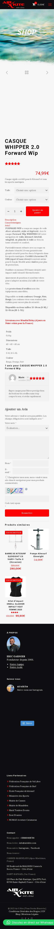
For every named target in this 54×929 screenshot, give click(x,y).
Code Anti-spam (12, 503)
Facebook (35, 848)
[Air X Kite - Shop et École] (13, 4)
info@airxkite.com (27, 843)
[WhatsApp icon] (22, 918)
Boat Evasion (15, 815)
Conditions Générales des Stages (24, 911)
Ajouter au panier (37, 211)
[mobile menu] (49, 4)
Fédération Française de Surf (22, 786)
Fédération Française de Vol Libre (24, 781)
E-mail (7, 471)
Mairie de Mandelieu (18, 805)
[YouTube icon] (28, 918)
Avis (7, 225)
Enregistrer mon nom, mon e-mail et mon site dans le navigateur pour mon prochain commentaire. (26, 480)
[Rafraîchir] (26, 489)
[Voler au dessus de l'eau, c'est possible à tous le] (27, 707)
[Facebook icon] (25, 918)
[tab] (27, 219)
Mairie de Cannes (17, 800)
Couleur (8, 199)
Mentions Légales (30, 914)
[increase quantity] (21, 211)
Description (10, 220)
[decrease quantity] (8, 211)
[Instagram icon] (32, 918)
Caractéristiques (13, 222)
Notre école (16, 667)
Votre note (10, 423)
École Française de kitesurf (21, 791)
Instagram (24, 848)
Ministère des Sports (19, 796)
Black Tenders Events (19, 810)
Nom (8, 463)
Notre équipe (17, 664)
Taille (7, 190)
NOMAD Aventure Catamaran (23, 820)
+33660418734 (27, 838)
